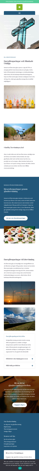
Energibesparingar (9, 444)
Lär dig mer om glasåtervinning (12, 424)
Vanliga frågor (8, 431)
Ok (20, 468)
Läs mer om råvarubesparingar (15, 218)
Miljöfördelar (7, 427)
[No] (37, 465)
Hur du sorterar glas (9, 439)
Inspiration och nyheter (10, 446)
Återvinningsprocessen (10, 429)
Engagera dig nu (19, 405)
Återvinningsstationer (10, 441)
